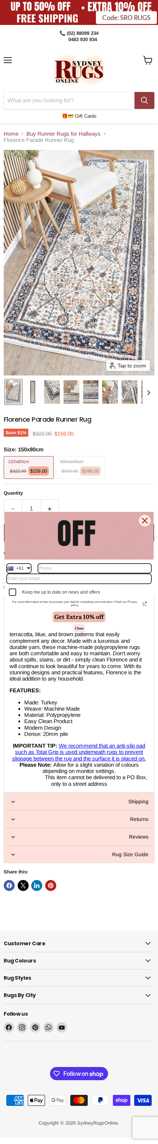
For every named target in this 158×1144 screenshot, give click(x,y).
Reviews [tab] (138, 837)
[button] (13, 392)
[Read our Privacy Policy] (144, 603)
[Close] (145, 520)
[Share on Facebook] (9, 885)
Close (79, 628)
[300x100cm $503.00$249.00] (81, 480)
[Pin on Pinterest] (50, 885)
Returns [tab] (139, 819)
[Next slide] (148, 392)
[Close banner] (148, 12)
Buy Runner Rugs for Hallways (63, 134)
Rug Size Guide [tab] (130, 854)
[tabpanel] (79, 703)
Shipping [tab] (138, 801)
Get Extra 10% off (79, 616)
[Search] (144, 100)
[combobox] (19, 568)
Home (11, 134)
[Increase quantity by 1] (50, 508)
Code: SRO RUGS (126, 18)
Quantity (13, 493)
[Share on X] (23, 885)
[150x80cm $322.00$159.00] (29, 480)
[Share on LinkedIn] (36, 885)
